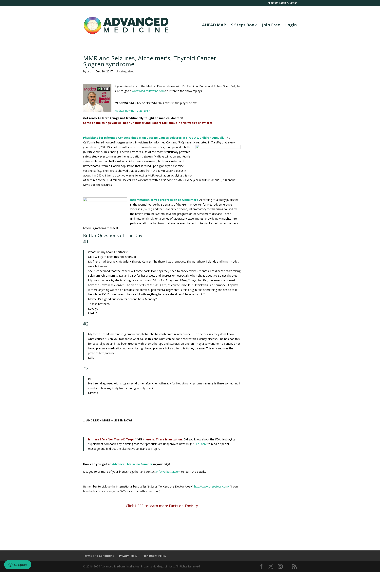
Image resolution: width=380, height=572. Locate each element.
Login (291, 26)
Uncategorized (125, 71)
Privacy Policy (128, 556)
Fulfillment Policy (154, 556)
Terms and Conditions (98, 556)
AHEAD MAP (214, 26)
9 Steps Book (244, 26)
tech (89, 71)
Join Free (271, 26)
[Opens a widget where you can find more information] (17, 565)
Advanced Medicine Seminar (132, 464)
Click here (201, 444)
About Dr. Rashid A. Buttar (282, 3)
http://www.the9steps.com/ (211, 486)
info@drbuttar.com (168, 471)
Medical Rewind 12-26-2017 (132, 110)
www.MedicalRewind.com (148, 91)
